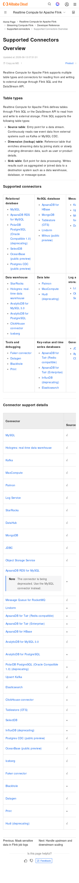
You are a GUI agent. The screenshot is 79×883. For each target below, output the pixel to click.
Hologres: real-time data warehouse (20, 293)
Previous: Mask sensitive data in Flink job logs (18, 842)
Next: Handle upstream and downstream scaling (55, 842)
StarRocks (17, 283)
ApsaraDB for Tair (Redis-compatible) (50, 357)
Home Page (9, 21)
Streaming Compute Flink (20, 25)
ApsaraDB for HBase (19, 631)
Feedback (45, 860)
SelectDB (16, 248)
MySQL (15, 209)
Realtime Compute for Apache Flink (37, 21)
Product (69, 63)
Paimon (46, 283)
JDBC (9, 548)
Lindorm (47, 230)
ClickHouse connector (20, 699)
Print (13, 369)
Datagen (15, 358)
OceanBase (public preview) (24, 748)
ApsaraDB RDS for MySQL (23, 570)
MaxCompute (50, 289)
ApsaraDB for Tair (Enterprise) (25, 623)
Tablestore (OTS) (17, 710)
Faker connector (20, 353)
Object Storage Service (20, 560)
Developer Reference (48, 25)
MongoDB (48, 215)
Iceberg (15, 333)
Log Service (13, 498)
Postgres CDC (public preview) (25, 738)
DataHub (11, 523)
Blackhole (16, 364)
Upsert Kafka (14, 677)
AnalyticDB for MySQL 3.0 (22, 642)
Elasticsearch (50, 387)
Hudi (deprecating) (18, 823)
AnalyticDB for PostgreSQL (23, 654)
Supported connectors (18, 28)
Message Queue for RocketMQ (25, 600)
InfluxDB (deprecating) (20, 730)
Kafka (9, 460)
